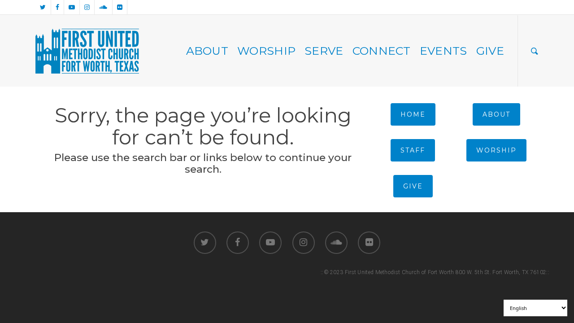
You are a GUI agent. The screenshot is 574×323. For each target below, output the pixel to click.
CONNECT (381, 50)
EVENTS (443, 50)
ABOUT (207, 50)
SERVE (324, 50)
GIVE (490, 50)
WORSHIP (266, 50)
